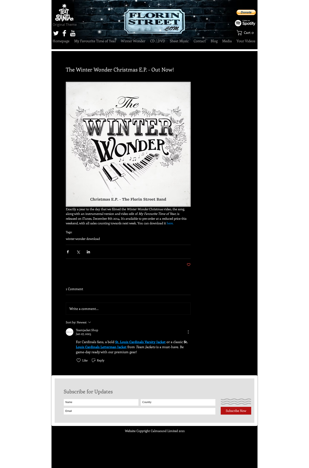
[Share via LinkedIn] (88, 252)
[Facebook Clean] (64, 33)
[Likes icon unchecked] (78, 360)
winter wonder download (83, 239)
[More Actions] (188, 331)
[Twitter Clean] (56, 33)
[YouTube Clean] (73, 33)
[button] (247, 32)
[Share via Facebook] (68, 252)
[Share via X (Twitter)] (78, 252)
